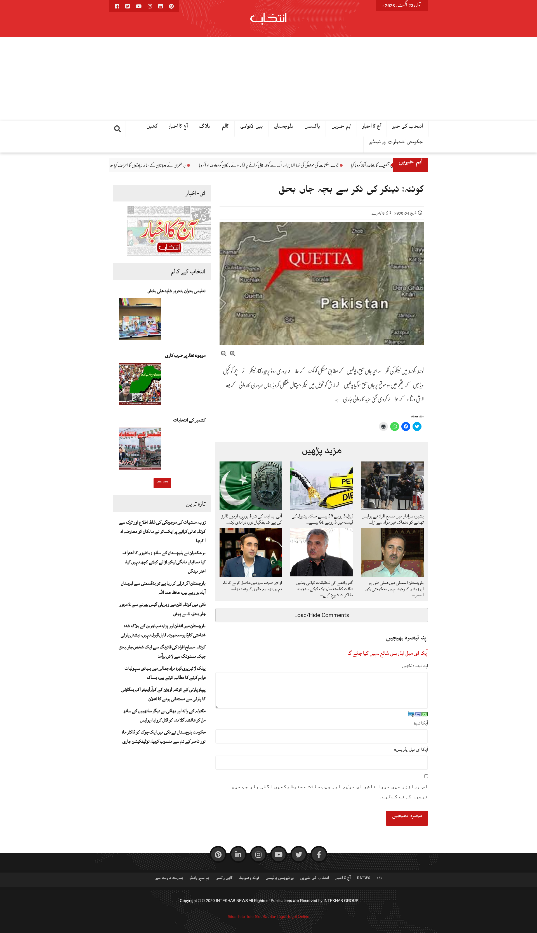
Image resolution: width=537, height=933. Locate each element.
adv (379, 879)
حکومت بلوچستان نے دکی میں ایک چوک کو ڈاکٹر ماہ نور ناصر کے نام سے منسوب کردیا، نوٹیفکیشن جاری (164, 737)
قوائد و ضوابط (249, 879)
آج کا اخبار (178, 128)
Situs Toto (236, 916)
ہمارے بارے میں (168, 879)
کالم (225, 128)
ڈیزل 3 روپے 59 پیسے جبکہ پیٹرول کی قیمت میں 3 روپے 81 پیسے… (322, 519)
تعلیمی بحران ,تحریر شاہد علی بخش (177, 290)
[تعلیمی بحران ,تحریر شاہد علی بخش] (140, 321)
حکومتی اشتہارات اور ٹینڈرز (396, 143)
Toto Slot (254, 916)
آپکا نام (420, 723)
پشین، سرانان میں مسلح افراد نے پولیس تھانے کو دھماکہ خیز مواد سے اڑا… (393, 519)
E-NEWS (363, 879)
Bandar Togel (274, 916)
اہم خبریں (341, 128)
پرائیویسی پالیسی (280, 879)
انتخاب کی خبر (407, 128)
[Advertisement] (268, 79)
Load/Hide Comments (321, 615)
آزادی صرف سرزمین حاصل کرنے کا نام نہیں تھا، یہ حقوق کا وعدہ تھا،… (252, 585)
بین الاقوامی (251, 128)
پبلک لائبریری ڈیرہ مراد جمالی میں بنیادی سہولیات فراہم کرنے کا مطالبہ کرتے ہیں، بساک (165, 673)
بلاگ (204, 128)
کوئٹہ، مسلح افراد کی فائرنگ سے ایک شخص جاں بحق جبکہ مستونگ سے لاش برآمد (162, 652)
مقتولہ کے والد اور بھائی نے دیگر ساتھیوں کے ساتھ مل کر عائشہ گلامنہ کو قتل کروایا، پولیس (164, 715)
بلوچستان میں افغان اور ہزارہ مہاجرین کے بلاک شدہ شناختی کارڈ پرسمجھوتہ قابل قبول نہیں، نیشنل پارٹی (163, 630)
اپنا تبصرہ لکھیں (415, 665)
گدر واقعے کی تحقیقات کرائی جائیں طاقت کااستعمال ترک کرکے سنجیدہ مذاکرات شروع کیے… (324, 588)
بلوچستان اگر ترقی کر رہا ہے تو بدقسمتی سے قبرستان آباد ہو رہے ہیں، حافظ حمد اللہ (163, 588)
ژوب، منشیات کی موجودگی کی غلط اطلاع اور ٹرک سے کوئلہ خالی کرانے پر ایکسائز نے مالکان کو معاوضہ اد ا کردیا (330, 165)
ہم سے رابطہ (199, 879)
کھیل (152, 128)
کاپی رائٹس (224, 879)
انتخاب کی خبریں (314, 879)
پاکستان (312, 128)
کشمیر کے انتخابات (189, 420)
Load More (162, 482)
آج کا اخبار (371, 128)
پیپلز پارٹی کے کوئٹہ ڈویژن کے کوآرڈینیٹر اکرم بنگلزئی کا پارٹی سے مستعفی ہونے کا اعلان (163, 694)
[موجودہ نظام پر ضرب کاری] (140, 385)
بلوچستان (283, 128)
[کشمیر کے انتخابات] (140, 450)
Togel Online (298, 916)
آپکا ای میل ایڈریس (411, 749)
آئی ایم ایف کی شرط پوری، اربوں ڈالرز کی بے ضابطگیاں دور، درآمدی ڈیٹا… (251, 519)
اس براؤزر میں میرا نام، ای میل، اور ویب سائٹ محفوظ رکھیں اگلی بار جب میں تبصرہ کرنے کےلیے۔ (330, 791)
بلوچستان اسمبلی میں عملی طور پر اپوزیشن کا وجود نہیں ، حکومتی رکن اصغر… (395, 588)
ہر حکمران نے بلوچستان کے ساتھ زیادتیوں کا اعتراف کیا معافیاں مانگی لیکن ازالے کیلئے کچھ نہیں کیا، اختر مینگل (177, 165)
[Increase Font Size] (232, 354)
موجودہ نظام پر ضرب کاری (185, 355)
